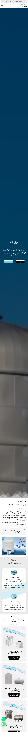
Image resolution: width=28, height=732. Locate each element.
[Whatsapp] (3, 724)
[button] (2, 5)
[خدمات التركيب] (14, 596)
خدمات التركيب (14, 601)
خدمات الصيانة (14, 577)
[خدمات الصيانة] (14, 572)
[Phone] (3, 719)
